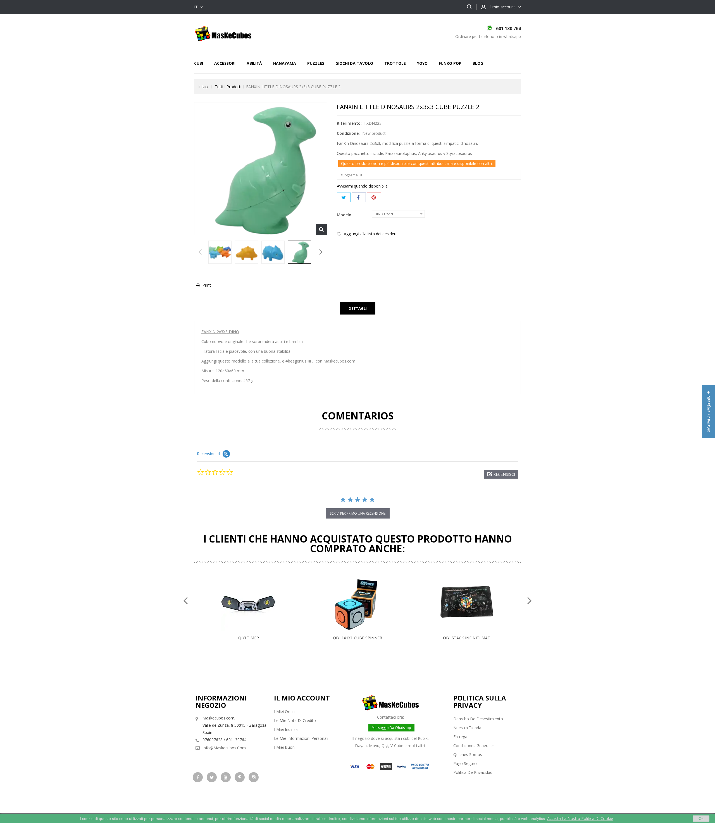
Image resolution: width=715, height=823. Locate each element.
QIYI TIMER (248, 637)
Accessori (224, 63)
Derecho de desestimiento (478, 718)
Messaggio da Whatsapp (391, 727)
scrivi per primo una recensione (357, 513)
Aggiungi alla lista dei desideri (369, 233)
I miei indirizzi (286, 729)
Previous (200, 253)
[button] (501, 474)
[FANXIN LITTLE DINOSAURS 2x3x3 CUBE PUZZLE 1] (220, 252)
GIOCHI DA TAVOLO (354, 63)
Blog (478, 63)
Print (206, 285)
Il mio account (302, 697)
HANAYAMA (284, 63)
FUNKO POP (450, 63)
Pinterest (374, 197)
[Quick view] (254, 603)
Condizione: (348, 133)
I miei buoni (284, 747)
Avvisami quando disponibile (362, 186)
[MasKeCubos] (223, 33)
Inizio (203, 86)
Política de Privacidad (472, 772)
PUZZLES (315, 63)
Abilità (254, 63)
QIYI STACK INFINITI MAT (466, 637)
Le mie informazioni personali (301, 738)
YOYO (422, 63)
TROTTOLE (395, 63)
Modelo (344, 214)
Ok (701, 818)
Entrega (460, 736)
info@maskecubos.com (224, 747)
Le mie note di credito (295, 720)
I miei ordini (284, 711)
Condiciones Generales (474, 745)
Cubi (198, 63)
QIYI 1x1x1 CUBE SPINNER (357, 637)
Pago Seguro (465, 763)
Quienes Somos (467, 754)
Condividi (359, 197)
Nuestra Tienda (467, 727)
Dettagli (358, 308)
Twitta (344, 197)
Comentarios (358, 415)
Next (321, 253)
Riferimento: (349, 123)
